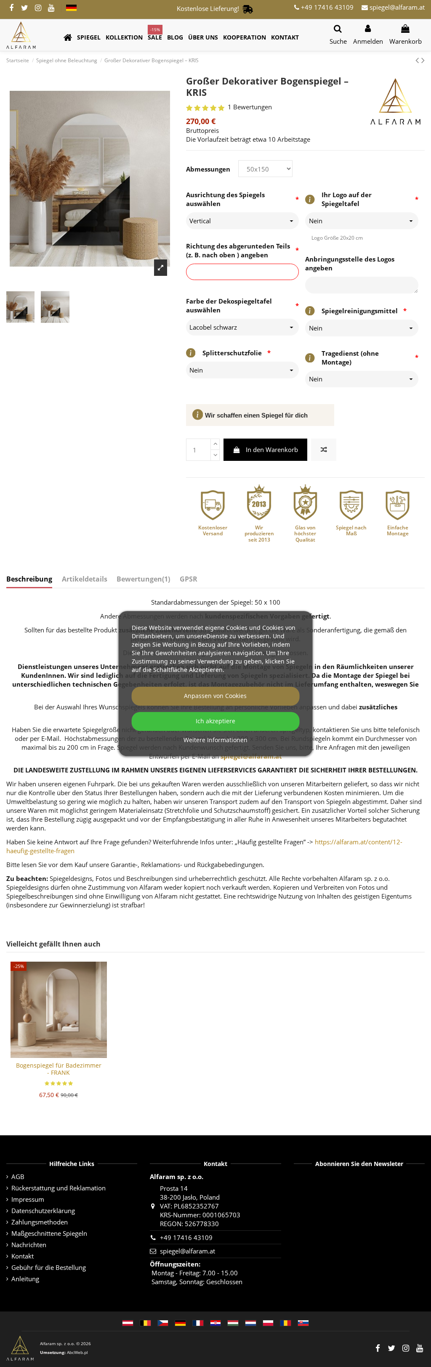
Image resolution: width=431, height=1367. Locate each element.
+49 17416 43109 (326, 7)
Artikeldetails (84, 579)
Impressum (27, 1199)
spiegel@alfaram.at (396, 7)
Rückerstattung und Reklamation (58, 1188)
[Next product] (423, 59)
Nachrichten (28, 1244)
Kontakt (22, 1256)
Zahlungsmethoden (39, 1222)
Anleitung (25, 1278)
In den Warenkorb (272, 449)
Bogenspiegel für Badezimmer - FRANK (58, 1068)
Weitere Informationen (215, 740)
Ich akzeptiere (215, 721)
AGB (17, 1176)
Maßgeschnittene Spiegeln (49, 1233)
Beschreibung (29, 579)
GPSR (188, 579)
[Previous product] (418, 59)
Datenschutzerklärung (43, 1210)
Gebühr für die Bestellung (48, 1267)
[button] (88, 37)
